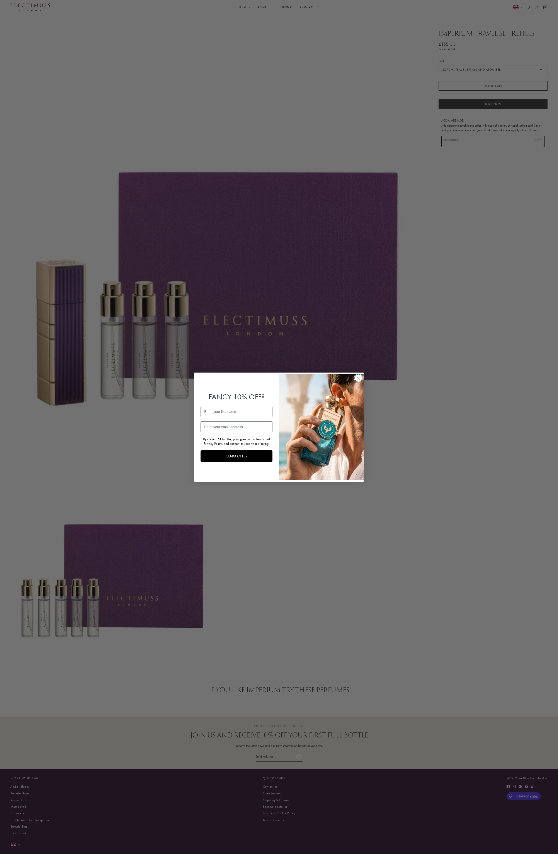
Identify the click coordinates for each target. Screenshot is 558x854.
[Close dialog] (358, 378)
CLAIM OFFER (237, 456)
